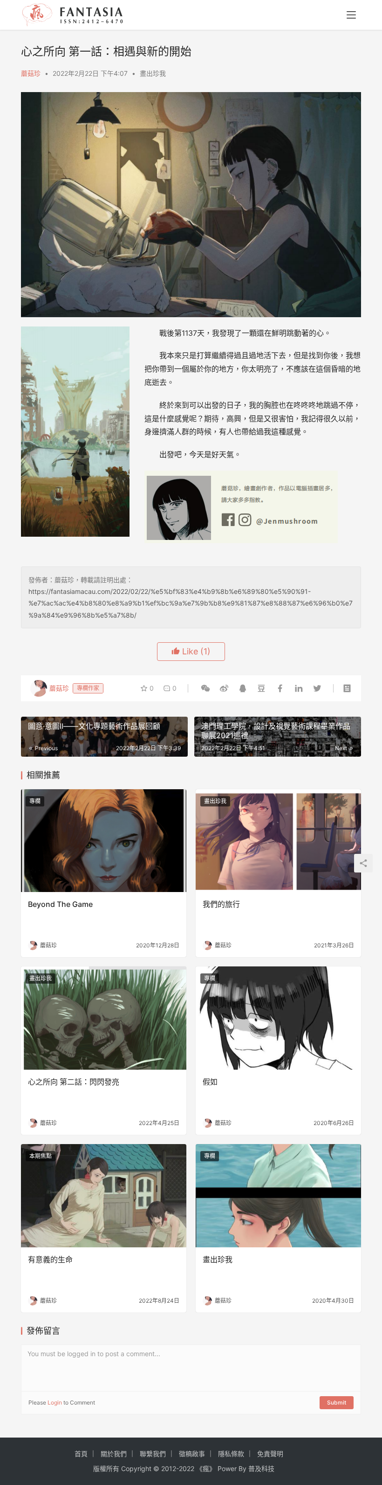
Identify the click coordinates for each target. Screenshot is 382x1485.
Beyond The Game (60, 904)
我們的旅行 (221, 904)
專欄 (35, 801)
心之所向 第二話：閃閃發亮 (73, 1081)
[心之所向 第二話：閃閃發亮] (103, 1018)
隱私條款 (231, 1454)
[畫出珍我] (278, 1195)
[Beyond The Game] (103, 840)
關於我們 (114, 1454)
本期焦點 (40, 1155)
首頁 (81, 1454)
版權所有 (106, 1468)
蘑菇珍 (31, 73)
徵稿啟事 (192, 1454)
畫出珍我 (153, 73)
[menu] (351, 15)
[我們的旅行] (278, 840)
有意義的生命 (50, 1259)
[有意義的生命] (103, 1195)
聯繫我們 (153, 1454)
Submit (336, 1402)
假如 (210, 1081)
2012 (168, 1468)
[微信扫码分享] (205, 688)
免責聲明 (270, 1454)
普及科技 (261, 1468)
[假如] (278, 1018)
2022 (186, 1468)
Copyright (136, 1468)
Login (55, 1402)
